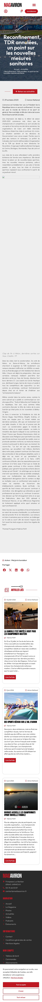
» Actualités (24, 69)
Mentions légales (17, 978)
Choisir (21, 991)
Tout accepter (21, 985)
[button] (34, 5)
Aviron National (33, 100)
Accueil (16, 69)
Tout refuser (21, 997)
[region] (21, 983)
